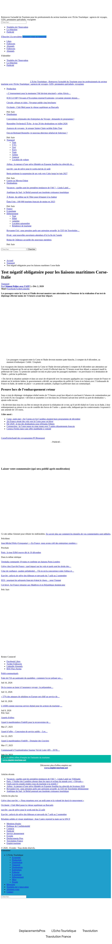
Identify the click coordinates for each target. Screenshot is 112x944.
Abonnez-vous (13, 889)
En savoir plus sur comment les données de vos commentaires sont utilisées (78, 534)
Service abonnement (15, 833)
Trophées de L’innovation (18, 887)
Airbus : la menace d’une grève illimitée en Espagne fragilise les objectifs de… (40, 164)
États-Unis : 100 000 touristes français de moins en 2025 (31, 201)
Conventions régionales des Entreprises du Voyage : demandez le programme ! (40, 119)
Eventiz (10, 836)
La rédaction (12, 29)
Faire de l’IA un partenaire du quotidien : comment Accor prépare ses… (32, 678)
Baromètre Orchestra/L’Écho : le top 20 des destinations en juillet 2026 (37, 123)
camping (15, 221)
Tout (14, 142)
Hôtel (14, 218)
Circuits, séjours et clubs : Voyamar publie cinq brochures (31, 102)
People (15, 882)
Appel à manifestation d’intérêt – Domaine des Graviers (25, 741)
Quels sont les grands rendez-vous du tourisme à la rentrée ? (32, 784)
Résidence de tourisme (21, 226)
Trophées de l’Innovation (17, 27)
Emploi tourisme (14, 843)
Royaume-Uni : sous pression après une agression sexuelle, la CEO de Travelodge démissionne (48, 789)
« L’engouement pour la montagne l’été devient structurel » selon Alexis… (39, 93)
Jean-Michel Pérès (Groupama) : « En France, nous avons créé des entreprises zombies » (39, 543)
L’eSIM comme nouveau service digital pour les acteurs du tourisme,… (31, 706)
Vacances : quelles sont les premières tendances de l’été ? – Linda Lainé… (38, 188)
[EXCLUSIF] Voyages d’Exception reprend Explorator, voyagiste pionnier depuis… (43, 98)
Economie (16, 857)
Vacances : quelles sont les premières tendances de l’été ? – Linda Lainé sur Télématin (43, 779)
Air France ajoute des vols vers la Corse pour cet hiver (30, 421)
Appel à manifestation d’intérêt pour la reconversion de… (26, 722)
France (9, 209)
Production (11, 89)
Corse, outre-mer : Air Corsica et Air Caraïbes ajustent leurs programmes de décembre (43, 419)
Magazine (11, 884)
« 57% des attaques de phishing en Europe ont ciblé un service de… (30, 696)
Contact (10, 892)
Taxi (14, 147)
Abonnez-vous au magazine (34, 36)
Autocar (15, 157)
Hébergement (12, 213)
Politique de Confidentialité (18, 826)
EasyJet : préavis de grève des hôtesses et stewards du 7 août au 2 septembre (34, 814)
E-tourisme (11, 211)
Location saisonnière (21, 223)
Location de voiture (20, 159)
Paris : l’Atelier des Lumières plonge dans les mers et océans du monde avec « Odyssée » (45, 781)
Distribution (12, 114)
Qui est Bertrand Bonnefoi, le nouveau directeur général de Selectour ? (37, 133)
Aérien (15, 155)
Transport (11, 140)
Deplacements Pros (15, 838)
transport (41, 438)
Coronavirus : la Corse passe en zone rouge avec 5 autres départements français (41, 426)
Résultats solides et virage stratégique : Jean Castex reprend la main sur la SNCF (35, 819)
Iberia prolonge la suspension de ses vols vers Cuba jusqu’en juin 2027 (37, 173)
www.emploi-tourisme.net (14, 760)
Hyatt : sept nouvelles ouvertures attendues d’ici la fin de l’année (34, 235)
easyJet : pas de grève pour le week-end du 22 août (28, 169)
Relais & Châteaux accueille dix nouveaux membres (29, 240)
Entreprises (17, 870)
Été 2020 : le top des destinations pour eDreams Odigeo (30, 424)
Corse (3, 438)
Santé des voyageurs (21, 438)
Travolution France (15, 841)
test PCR (33, 438)
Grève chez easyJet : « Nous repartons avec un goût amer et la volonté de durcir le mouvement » (42, 800)
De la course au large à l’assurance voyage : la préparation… (27, 687)
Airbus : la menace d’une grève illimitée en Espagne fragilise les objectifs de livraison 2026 (46, 786)
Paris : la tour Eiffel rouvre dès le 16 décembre (21, 552)
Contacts (10, 828)
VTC (14, 145)
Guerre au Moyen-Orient (17, 180)
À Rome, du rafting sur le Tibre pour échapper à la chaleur (32, 197)
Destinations (12, 183)
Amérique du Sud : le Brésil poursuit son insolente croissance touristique (38, 192)
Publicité (10, 32)
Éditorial (15, 872)
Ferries (9, 438)
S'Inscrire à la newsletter (11, 36)
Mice (14, 879)
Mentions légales (14, 824)
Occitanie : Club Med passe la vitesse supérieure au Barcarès (33, 107)
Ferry (14, 150)
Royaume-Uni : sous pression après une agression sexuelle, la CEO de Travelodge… (43, 230)
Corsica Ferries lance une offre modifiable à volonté (29, 429)
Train (14, 152)
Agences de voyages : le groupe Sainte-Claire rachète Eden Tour (34, 128)
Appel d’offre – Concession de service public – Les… (24, 731)
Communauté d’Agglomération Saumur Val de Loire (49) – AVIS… (30, 750)
